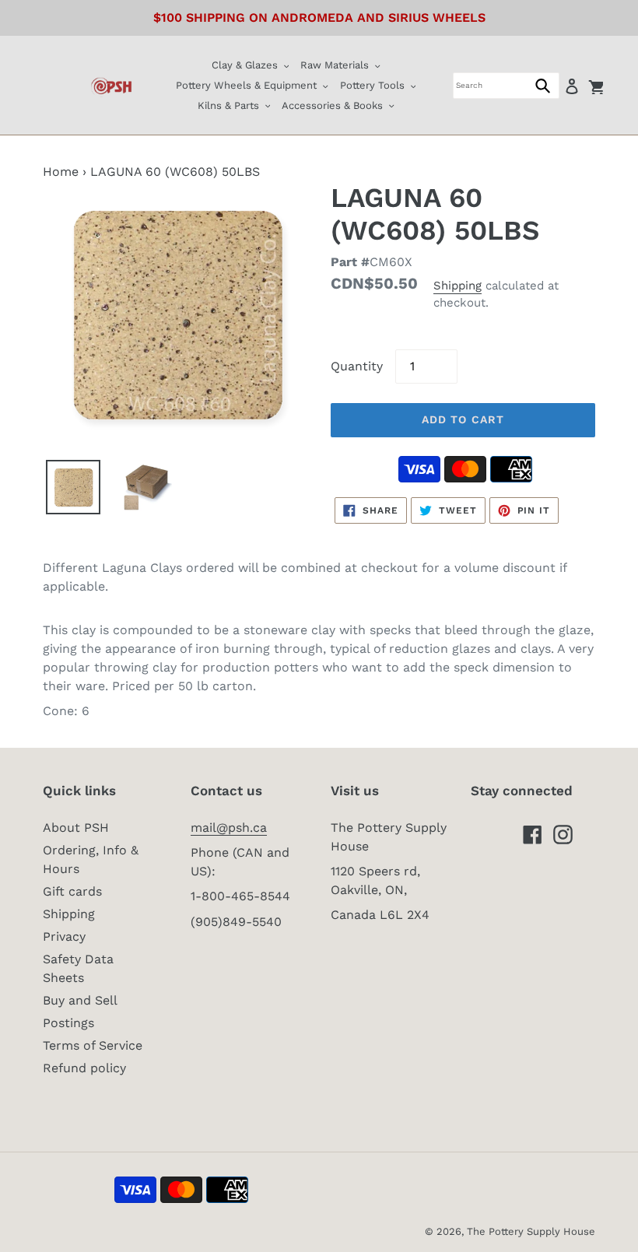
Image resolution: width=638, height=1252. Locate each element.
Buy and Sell (80, 1000)
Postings (68, 1022)
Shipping (457, 286)
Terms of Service (92, 1045)
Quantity (357, 366)
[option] (73, 487)
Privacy (64, 936)
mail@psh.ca (229, 827)
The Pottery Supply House (531, 1231)
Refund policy (84, 1068)
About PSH (76, 827)
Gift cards (72, 891)
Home (61, 171)
